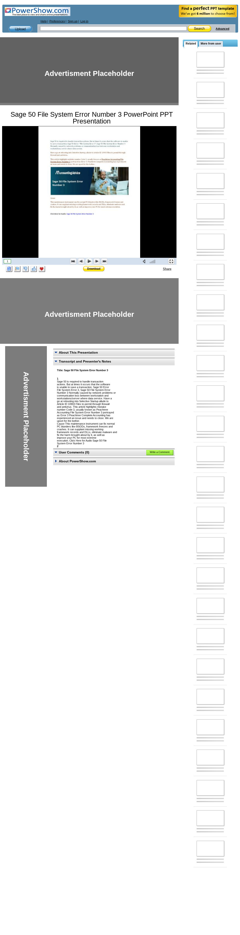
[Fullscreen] (171, 261)
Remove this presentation (9, 269)
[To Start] (73, 261)
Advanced (222, 28)
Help (44, 21)
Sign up (73, 21)
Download (93, 268)
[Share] (160, 268)
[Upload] (20, 29)
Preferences (57, 21)
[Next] (96, 261)
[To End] (104, 261)
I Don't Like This (25, 269)
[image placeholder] (210, 59)
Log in (84, 21)
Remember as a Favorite (42, 269)
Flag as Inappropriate (17, 269)
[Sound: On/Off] (145, 261)
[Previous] (81, 261)
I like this (33, 269)
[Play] (88, 261)
